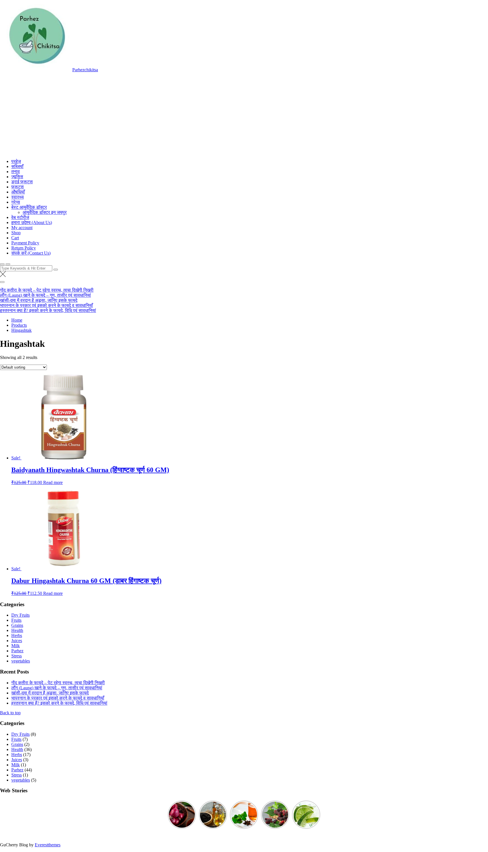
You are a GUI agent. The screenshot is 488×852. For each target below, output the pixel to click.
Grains (17, 625)
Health (17, 630)
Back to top (10, 712)
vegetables (20, 661)
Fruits (16, 620)
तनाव (15, 171)
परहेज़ (16, 161)
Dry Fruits (20, 615)
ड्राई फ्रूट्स (22, 181)
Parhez (17, 650)
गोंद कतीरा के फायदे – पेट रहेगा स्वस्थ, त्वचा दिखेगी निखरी (46, 290)
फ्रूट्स (17, 186)
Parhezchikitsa (85, 69)
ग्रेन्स (15, 202)
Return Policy (23, 248)
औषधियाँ (18, 192)
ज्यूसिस (17, 176)
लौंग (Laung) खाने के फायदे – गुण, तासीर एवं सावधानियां (45, 295)
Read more (53, 482)
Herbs (16, 635)
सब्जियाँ (17, 166)
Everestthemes (47, 844)
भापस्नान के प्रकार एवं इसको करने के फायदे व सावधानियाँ (46, 305)
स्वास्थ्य (17, 197)
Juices (16, 640)
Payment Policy (25, 242)
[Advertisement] (244, 114)
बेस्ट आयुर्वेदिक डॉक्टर (29, 207)
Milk (15, 645)
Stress (16, 655)
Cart (15, 237)
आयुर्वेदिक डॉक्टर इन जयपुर (45, 212)
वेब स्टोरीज (20, 217)
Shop (16, 232)
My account (21, 227)
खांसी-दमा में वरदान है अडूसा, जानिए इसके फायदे (38, 300)
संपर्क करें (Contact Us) (31, 253)
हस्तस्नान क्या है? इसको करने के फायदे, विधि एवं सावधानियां (48, 310)
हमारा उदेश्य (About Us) (31, 222)
